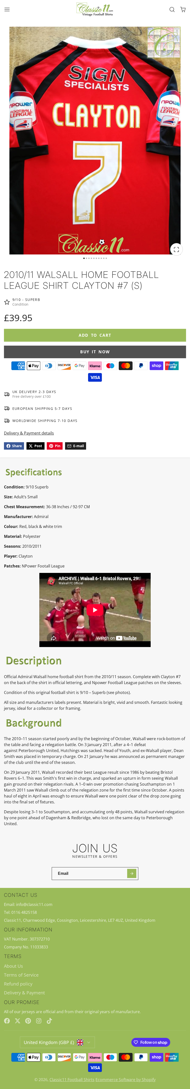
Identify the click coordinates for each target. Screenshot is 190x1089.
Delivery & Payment (24, 993)
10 (106, 258)
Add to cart (95, 335)
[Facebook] (7, 1021)
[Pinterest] (28, 1021)
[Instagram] (39, 1021)
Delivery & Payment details (29, 433)
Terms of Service (21, 975)
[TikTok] (50, 1021)
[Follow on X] (18, 1021)
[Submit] (131, 873)
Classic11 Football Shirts (72, 1079)
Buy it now (95, 352)
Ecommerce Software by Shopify (125, 1079)
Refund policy (18, 984)
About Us (13, 966)
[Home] (95, 9)
